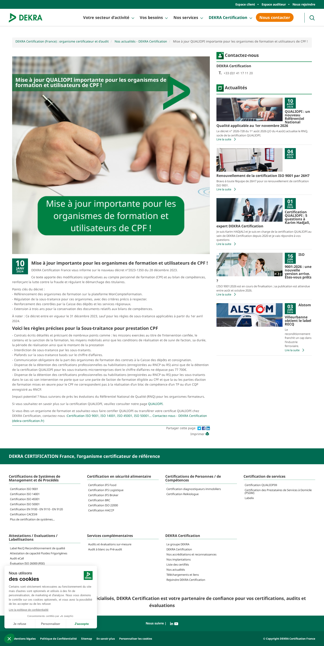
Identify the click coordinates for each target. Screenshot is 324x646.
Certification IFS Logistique (105, 490)
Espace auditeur (274, 4)
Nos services (185, 17)
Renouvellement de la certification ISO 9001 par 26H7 (262, 175)
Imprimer (197, 434)
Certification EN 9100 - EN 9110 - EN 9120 (36, 509)
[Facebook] (204, 428)
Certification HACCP (101, 510)
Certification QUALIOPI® (261, 485)
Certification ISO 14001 (25, 494)
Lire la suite (223, 139)
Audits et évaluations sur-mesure (109, 544)
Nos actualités (175, 570)
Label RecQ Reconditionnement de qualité (37, 548)
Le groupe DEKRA (177, 544)
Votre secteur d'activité (106, 17)
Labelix (249, 498)
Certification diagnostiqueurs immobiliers (193, 489)
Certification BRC (99, 500)
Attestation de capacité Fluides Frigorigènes (38, 553)
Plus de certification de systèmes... (32, 519)
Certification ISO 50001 (25, 504)
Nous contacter (274, 17)
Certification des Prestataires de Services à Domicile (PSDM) (278, 491)
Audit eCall (17, 558)
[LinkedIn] (172, 623)
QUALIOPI (155, 404)
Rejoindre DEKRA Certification (185, 580)
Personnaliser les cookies (135, 638)
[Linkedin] (208, 428)
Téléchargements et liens (182, 575)
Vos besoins (151, 17)
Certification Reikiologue (182, 494)
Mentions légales (24, 638)
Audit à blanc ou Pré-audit (105, 549)
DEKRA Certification (228, 17)
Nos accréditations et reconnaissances (191, 554)
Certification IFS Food (102, 485)
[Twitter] (199, 428)
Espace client (245, 4)
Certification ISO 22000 (103, 505)
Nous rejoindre (303, 4)
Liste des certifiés (177, 564)
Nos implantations (178, 559)
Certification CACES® (23, 514)
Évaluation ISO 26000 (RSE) (27, 563)
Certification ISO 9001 (24, 489)
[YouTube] (176, 623)
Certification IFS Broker (103, 495)
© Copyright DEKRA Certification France (289, 638)
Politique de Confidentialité (58, 638)
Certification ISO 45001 (25, 499)
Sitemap (86, 638)
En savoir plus (106, 638)
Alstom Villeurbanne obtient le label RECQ (298, 315)
